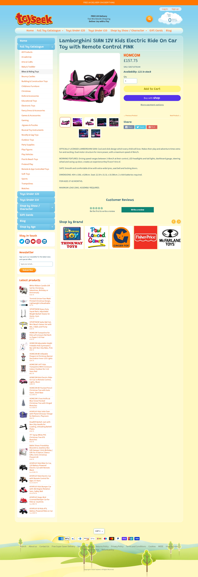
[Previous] (174, 222)
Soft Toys (26, 173)
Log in (165, 9)
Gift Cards (156, 30)
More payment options (152, 104)
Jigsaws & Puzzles (30, 125)
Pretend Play (27, 164)
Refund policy (108, 549)
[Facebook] (27, 241)
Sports (25, 178)
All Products (27, 52)
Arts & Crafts (27, 61)
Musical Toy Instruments (33, 130)
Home (30, 30)
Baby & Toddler (28, 66)
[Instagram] (38, 241)
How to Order (172, 546)
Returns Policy (102, 546)
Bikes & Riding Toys (30, 71)
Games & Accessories (31, 115)
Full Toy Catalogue (50, 31)
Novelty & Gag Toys (30, 134)
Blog (169, 30)
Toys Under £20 (75, 30)
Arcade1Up (27, 56)
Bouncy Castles (28, 76)
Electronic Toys (28, 105)
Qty (125, 76)
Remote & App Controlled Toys (35, 169)
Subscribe (28, 270)
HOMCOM (132, 55)
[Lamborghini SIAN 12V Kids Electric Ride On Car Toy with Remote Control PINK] (65, 122)
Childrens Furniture (30, 86)
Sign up (175, 9)
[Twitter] (21, 241)
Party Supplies (28, 144)
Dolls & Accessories (30, 96)
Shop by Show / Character (129, 31)
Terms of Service (91, 549)
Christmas (26, 91)
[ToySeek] (34, 19)
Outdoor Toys (28, 139)
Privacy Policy (117, 546)
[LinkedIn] (44, 241)
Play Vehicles (27, 154)
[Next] (179, 222)
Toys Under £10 (97, 30)
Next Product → (175, 115)
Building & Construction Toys (35, 81)
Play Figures (27, 149)
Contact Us (44, 546)
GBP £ (97, 531)
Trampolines (27, 183)
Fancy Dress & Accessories (33, 110)
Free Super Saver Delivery (63, 546)
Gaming (25, 120)
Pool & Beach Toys (30, 159)
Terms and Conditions (136, 546)
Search (23, 546)
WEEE (160, 546)
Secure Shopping (85, 546)
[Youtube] (33, 241)
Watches (25, 188)
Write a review (137, 209)
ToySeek (98, 570)
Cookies (152, 546)
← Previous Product (130, 115)
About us (33, 546)
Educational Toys (29, 100)
